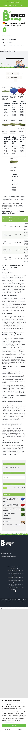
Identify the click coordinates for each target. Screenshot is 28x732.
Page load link (3, 608)
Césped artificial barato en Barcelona (15, 571)
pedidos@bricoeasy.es (14, 2)
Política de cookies (9, 722)
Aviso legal (17, 599)
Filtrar (5, 487)
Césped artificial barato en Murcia (15, 581)
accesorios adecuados (19, 415)
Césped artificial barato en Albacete (15, 578)
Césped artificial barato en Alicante (15, 585)
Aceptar (14, 725)
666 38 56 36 (7, 553)
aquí (3, 722)
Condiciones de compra (21, 600)
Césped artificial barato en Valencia (15, 574)
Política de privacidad (10, 600)
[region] (14, 715)
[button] (25, 38)
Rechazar (20, 729)
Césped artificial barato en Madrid (15, 567)
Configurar (7, 729)
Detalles (4, 99)
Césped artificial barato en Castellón (15, 588)
